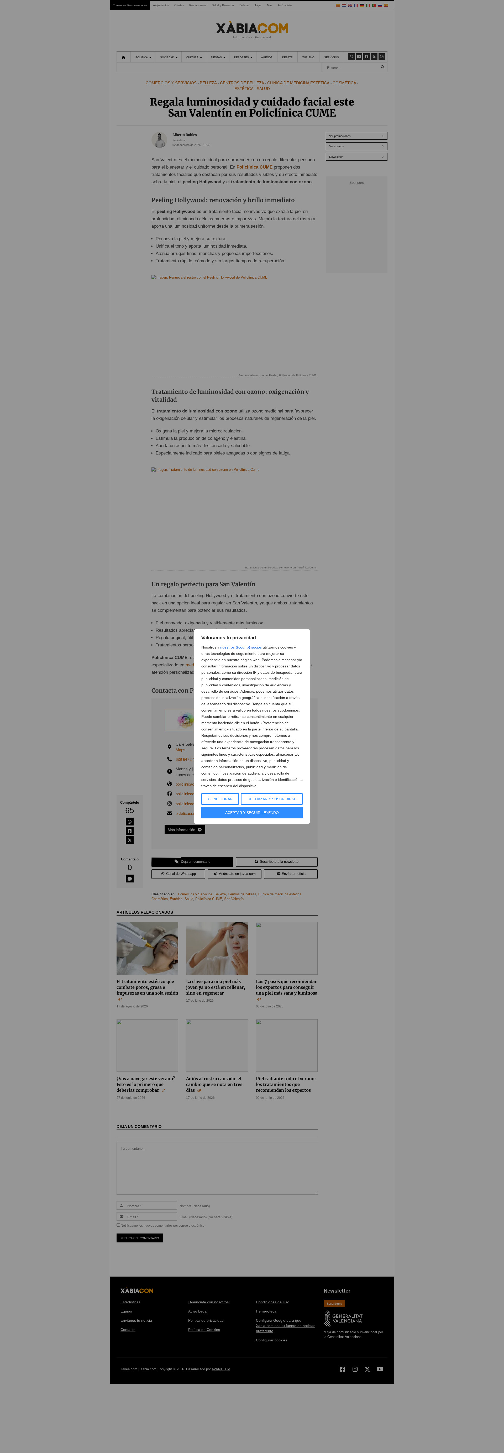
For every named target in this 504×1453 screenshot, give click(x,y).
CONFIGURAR (220, 799)
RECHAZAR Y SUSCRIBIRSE (272, 799)
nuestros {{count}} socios (241, 647)
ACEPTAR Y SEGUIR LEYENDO (252, 813)
